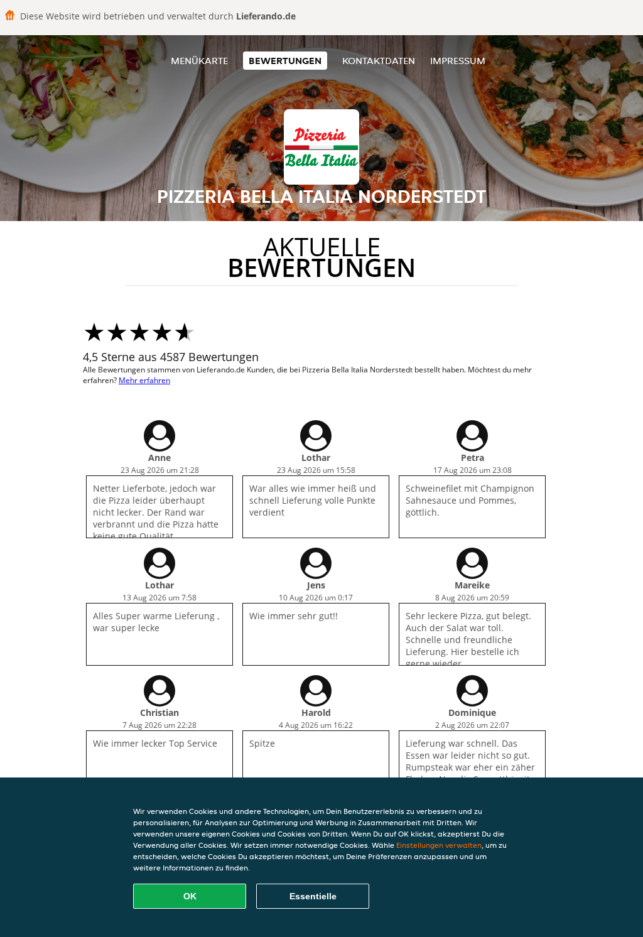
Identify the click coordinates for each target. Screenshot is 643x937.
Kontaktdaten (378, 60)
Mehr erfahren (144, 380)
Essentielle (313, 896)
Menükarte (199, 60)
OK (190, 896)
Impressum (457, 60)
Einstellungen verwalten (439, 845)
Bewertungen (285, 60)
